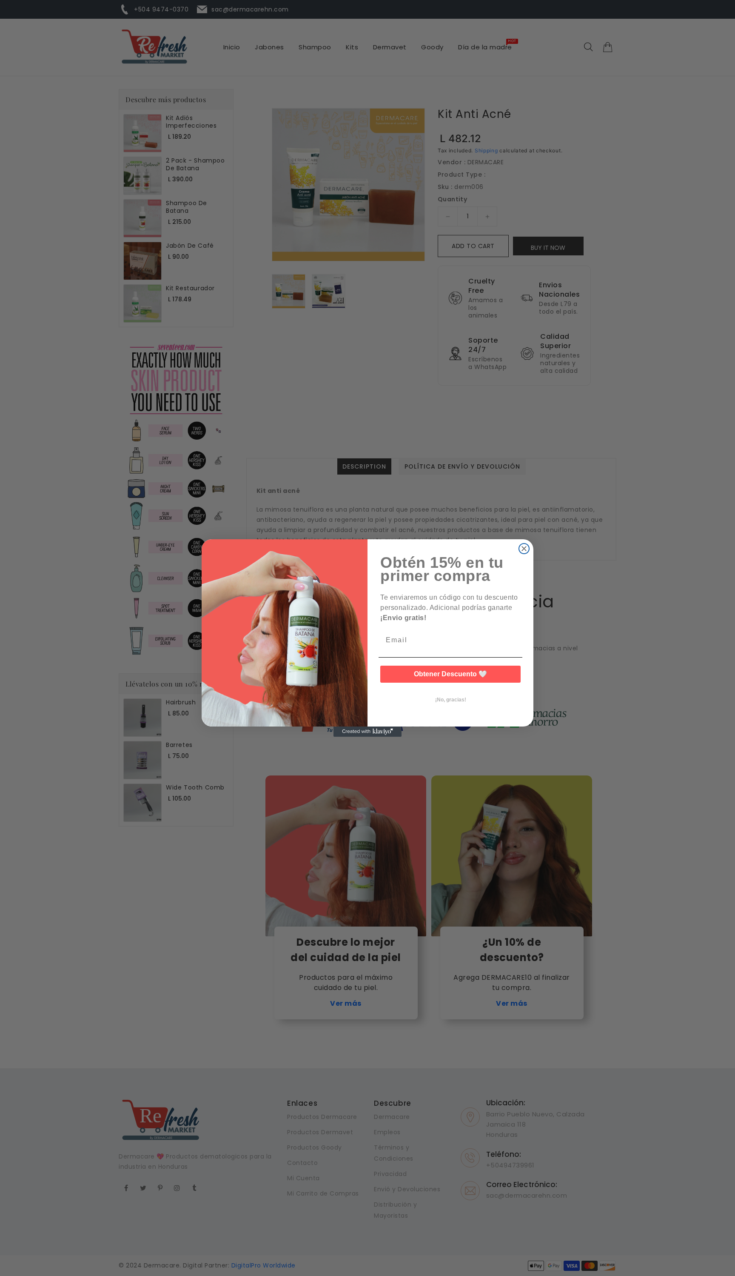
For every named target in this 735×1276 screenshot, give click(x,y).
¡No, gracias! (450, 700)
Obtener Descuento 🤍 (450, 674)
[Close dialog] (524, 549)
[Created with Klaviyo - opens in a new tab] (367, 732)
